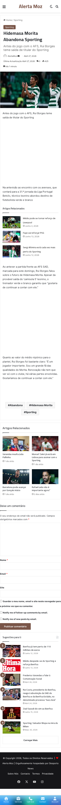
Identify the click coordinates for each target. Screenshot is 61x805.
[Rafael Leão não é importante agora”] (45, 476)
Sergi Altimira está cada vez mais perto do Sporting (39, 249)
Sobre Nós (13, 773)
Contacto (25, 773)
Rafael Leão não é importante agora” (41, 488)
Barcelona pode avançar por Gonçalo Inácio (14, 488)
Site (2, 587)
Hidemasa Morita (41, 405)
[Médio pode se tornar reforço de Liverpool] (11, 222)
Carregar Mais (30, 740)
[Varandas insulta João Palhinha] (16, 443)
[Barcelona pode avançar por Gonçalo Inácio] (16, 476)
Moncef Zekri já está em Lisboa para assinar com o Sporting (44, 457)
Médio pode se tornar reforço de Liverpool (39, 220)
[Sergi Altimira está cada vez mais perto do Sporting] (11, 251)
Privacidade (48, 773)
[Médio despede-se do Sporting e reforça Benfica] (11, 665)
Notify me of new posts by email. (20, 619)
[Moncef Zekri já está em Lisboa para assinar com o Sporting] (45, 443)
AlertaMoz (12, 56)
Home (8, 20)
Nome (4, 560)
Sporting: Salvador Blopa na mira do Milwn (40, 725)
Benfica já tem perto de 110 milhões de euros (37, 648)
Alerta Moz (8, 763)
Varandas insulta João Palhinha (13, 455)
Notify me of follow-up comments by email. (25, 612)
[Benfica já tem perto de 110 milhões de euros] (11, 651)
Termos (36, 773)
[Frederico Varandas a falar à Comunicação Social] (11, 680)
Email (3, 574)
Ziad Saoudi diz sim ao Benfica (38, 709)
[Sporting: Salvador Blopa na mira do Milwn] (11, 727)
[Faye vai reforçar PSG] (11, 237)
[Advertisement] (30, 154)
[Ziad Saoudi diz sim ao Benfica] (11, 713)
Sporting (18, 20)
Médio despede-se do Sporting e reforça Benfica (39, 662)
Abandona (16, 405)
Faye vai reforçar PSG (33, 233)
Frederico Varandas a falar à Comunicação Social (36, 677)
